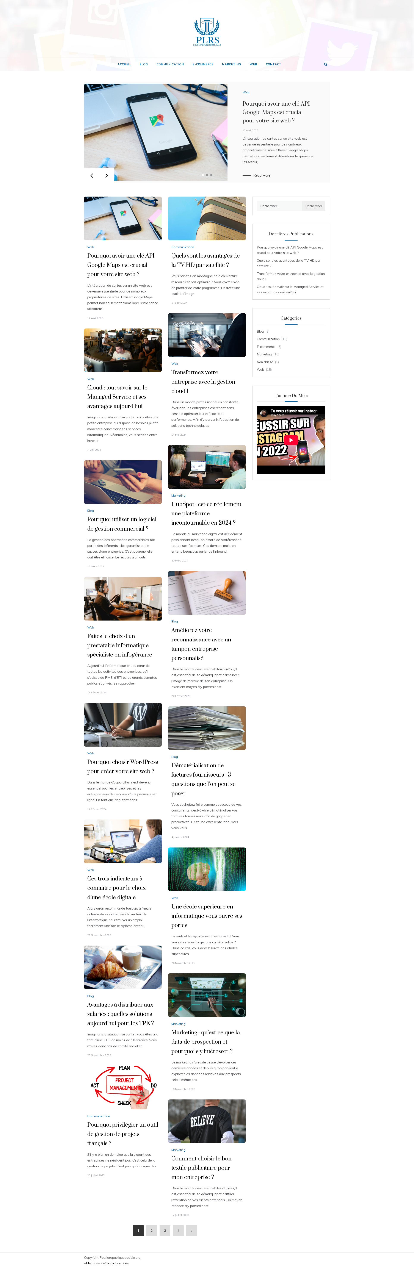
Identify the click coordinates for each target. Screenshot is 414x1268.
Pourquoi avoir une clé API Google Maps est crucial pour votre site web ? (276, 112)
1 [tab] (203, 175)
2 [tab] (207, 175)
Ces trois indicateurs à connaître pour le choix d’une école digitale (116, 888)
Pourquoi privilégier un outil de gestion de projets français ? (122, 1134)
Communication (170, 64)
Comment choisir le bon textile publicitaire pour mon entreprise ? (201, 1168)
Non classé (265, 362)
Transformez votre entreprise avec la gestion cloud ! (203, 382)
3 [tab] (211, 175)
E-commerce (203, 64)
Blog (144, 64)
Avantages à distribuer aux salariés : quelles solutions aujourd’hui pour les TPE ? (120, 1014)
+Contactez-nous (116, 1263)
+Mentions (92, 1263)
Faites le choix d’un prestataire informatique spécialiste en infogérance (119, 645)
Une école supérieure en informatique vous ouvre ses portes (206, 916)
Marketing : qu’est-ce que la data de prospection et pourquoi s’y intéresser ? (205, 1042)
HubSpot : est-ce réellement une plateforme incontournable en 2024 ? (206, 514)
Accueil (124, 64)
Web (253, 64)
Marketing (231, 64)
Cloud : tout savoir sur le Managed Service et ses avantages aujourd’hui (117, 397)
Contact (274, 64)
